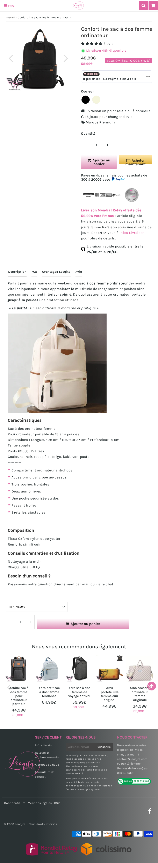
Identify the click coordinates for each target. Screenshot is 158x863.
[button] (92, 43)
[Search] (143, 5)
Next (66, 58)
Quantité (88, 133)
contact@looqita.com (89, 789)
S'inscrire (104, 747)
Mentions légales (40, 803)
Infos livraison (45, 745)
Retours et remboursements (47, 755)
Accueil (10, 17)
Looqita (20, 824)
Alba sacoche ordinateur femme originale (140, 694)
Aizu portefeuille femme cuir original (109, 694)
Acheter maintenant (135, 161)
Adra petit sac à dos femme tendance (49, 692)
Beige (96, 100)
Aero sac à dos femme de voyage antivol (79, 692)
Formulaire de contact (45, 774)
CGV (57, 803)
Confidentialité (14, 803)
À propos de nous (47, 764)
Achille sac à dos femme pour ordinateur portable (18, 696)
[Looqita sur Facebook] (150, 812)
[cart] (153, 5)
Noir (85, 100)
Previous (11, 58)
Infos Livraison (132, 233)
